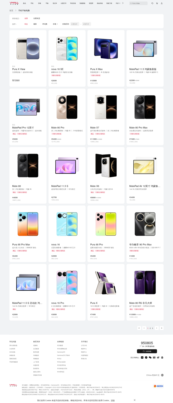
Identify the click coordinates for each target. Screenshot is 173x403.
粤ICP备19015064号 (93, 387)
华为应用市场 (61, 365)
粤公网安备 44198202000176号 (112, 387)
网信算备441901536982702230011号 (34, 394)
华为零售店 (60, 372)
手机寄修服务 (13, 362)
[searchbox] (138, 3)
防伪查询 (36, 368)
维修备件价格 (37, 375)
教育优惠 (36, 352)
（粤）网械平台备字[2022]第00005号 (103, 390)
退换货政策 (12, 358)
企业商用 (12, 349)
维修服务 (36, 358)
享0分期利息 (13, 345)
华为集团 (60, 345)
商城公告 (84, 358)
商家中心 (84, 352)
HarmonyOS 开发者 (63, 355)
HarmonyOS (61, 352)
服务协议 (32, 387)
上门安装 (36, 362)
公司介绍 (84, 345)
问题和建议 (84, 355)
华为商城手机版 (86, 385)
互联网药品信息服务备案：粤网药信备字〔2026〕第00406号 (41, 392)
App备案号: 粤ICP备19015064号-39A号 (109, 392)
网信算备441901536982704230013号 (60, 394)
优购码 (35, 345)
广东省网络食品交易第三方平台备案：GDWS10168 (78, 392)
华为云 (59, 358)
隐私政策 (25, 387)
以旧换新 (36, 349)
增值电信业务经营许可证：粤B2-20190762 (35, 390)
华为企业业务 (61, 362)
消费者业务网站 (34, 385)
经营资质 (82, 387)
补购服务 (36, 355)
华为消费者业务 (62, 349)
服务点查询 (36, 372)
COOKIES (40, 387)
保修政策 (12, 355)
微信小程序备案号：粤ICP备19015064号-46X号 (89, 394)
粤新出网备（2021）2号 (81, 390)
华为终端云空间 (62, 368)
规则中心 (84, 349)
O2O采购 (12, 352)
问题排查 (36, 365)
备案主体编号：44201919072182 (61, 390)
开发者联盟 (76, 385)
